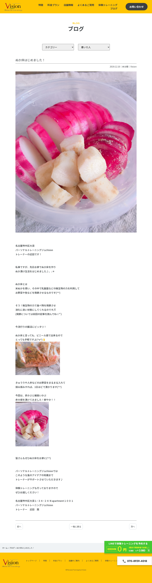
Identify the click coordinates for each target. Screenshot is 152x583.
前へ (19, 526)
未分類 (125, 66)
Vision (133, 66)
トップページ (31, 560)
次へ (133, 526)
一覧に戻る (76, 526)
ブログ (113, 8)
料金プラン (53, 5)
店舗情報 (68, 5)
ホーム (5, 548)
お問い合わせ (136, 6)
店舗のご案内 (74, 560)
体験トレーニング (107, 5)
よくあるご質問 (85, 5)
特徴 (40, 5)
